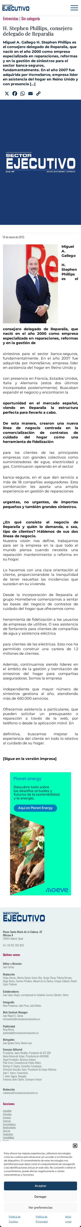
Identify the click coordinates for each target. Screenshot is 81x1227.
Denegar (40, 1197)
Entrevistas (10, 18)
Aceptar (40, 1186)
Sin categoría (30, 18)
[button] (75, 1146)
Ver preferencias (40, 1207)
